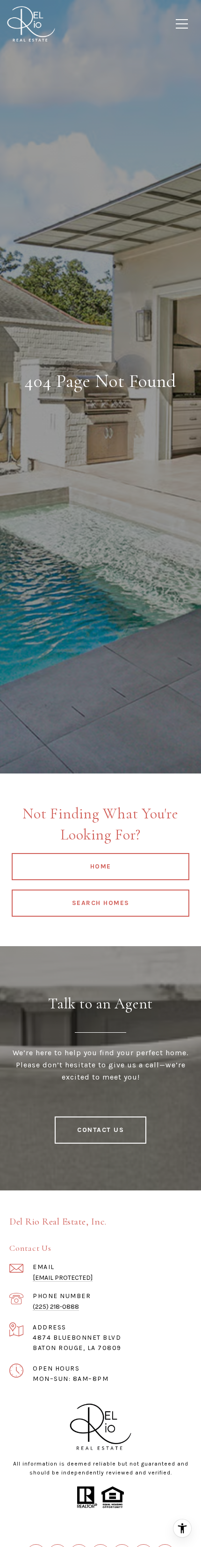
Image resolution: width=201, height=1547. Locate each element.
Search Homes (100, 903)
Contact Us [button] (100, 1130)
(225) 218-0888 (56, 1307)
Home (100, 866)
